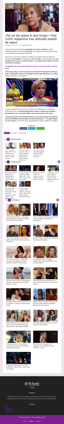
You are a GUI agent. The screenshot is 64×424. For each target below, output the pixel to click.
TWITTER (32, 128)
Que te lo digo (23, 133)
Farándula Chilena (26, 45)
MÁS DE (7, 133)
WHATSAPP (41, 128)
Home (24, 421)
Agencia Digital (8, 411)
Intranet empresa (9, 408)
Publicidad (31, 421)
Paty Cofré (14, 133)
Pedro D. (9, 45)
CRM (6, 406)
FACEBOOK (23, 128)
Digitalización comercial (11, 410)
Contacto (38, 421)
